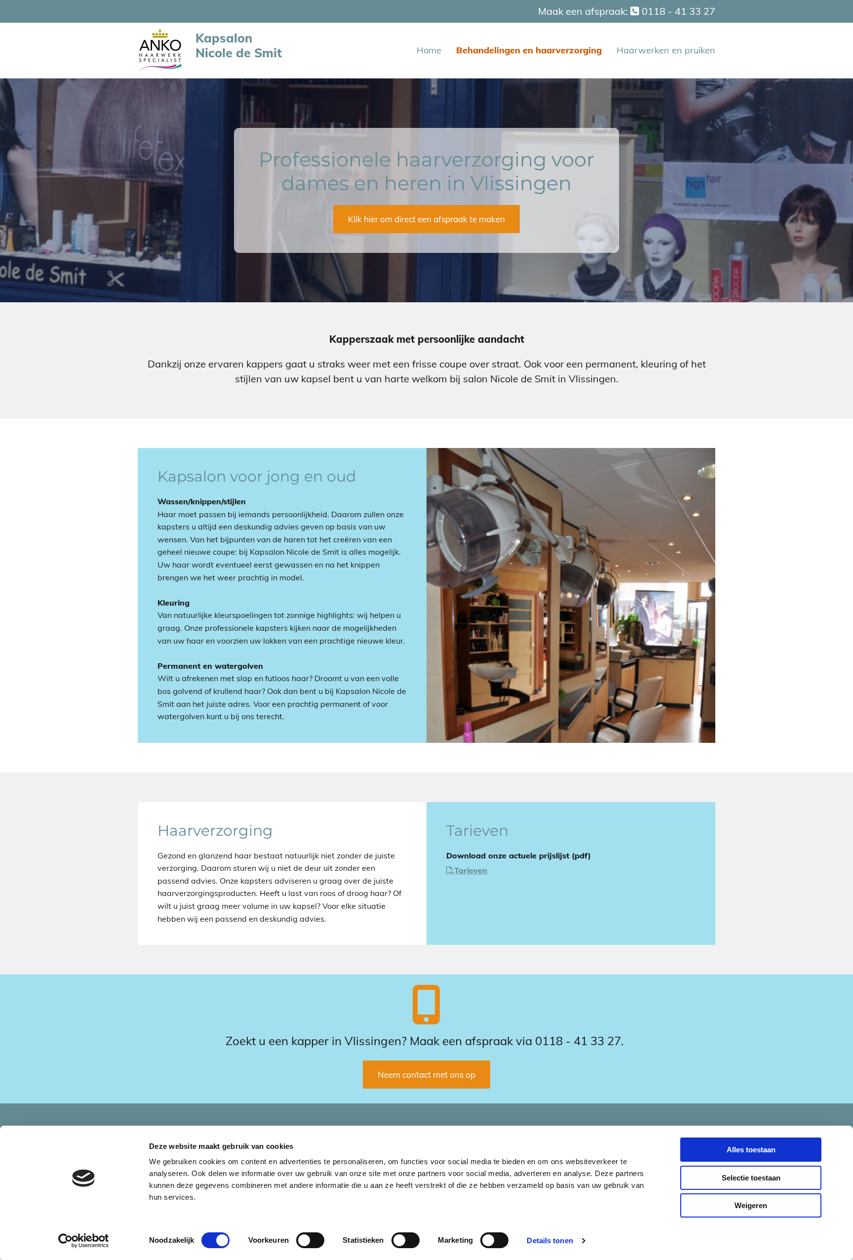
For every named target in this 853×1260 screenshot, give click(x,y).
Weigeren (751, 1205)
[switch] (310, 1240)
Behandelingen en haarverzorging (529, 50)
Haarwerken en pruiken (666, 50)
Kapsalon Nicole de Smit (238, 45)
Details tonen (550, 1240)
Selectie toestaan (751, 1178)
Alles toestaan (751, 1149)
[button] (426, 219)
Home (429, 50)
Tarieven (470, 870)
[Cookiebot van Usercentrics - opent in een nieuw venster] (83, 1240)
